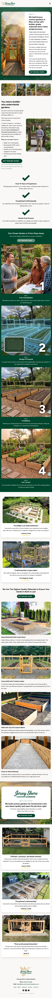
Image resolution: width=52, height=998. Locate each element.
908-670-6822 (28, 982)
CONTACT (35, 987)
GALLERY (30, 987)
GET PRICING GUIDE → (38, 72)
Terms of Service (22, 993)
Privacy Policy (30, 993)
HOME (15, 987)
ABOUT (19, 987)
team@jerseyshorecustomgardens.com (28, 984)
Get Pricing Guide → (26, 240)
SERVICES (24, 987)
